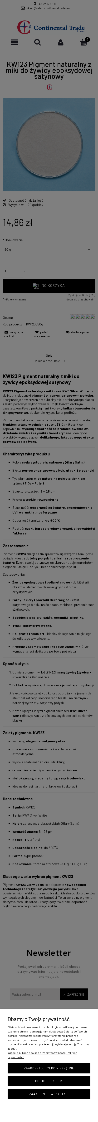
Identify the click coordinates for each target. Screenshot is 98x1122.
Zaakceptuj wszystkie (49, 1094)
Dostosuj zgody (49, 1081)
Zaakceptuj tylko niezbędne (49, 1068)
